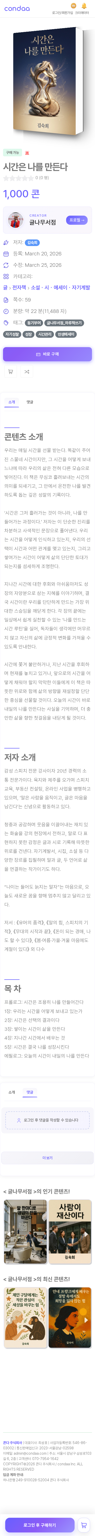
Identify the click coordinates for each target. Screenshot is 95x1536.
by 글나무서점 (59, 1255)
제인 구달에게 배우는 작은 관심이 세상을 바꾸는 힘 (25, 1326)
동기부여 (34, 323)
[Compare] (27, 371)
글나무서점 (42, 222)
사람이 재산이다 (66, 1245)
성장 (28, 334)
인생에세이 (66, 334)
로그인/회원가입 (62, 13)
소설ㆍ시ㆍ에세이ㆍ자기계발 (60, 287)
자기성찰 (12, 334)
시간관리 (44, 334)
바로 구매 (50, 354)
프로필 (75, 220)
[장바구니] (84, 1525)
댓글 (30, 402)
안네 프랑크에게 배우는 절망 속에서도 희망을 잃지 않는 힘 (69, 1326)
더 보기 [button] (47, 1158)
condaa (17, 8)
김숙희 (32, 242)
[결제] (74, 6)
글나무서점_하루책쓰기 (64, 323)
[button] (84, 5)
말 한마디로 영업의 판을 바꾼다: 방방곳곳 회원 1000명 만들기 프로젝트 (25, 1242)
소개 (11, 402)
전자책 (19, 287)
